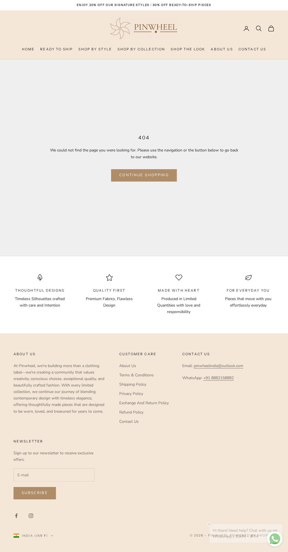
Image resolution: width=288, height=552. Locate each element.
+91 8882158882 (218, 378)
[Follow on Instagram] (31, 516)
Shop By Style (95, 49)
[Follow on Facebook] (16, 516)
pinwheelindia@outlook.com (218, 365)
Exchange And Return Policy (144, 403)
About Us (222, 49)
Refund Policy (131, 412)
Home (28, 49)
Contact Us (252, 49)
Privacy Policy (131, 393)
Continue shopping (144, 175)
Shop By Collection (141, 49)
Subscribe (35, 492)
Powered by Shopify (252, 535)
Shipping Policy (132, 384)
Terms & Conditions (136, 375)
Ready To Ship (56, 49)
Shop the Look (188, 49)
